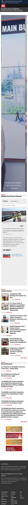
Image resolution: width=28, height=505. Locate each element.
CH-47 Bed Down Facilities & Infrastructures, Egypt (10, 375)
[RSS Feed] (1, 358)
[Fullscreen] (24, 220)
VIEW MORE (24, 358)
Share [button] (21, 226)
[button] (14, 3)
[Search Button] (23, 6)
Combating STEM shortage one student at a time (18, 295)
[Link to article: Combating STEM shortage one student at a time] (5, 297)
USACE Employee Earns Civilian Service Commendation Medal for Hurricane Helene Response (18, 330)
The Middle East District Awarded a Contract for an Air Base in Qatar (12, 402)
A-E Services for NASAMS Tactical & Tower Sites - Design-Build (13, 367)
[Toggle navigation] (25, 6)
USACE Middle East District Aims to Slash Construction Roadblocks (18, 340)
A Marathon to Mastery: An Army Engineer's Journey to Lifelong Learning (17, 350)
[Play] (4, 220)
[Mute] (21, 220)
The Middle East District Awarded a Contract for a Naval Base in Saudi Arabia (12, 393)
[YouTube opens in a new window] (5, 487)
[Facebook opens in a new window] (2, 487)
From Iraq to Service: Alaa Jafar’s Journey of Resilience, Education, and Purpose (18, 318)
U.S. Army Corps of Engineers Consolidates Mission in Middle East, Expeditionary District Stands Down (17, 306)
